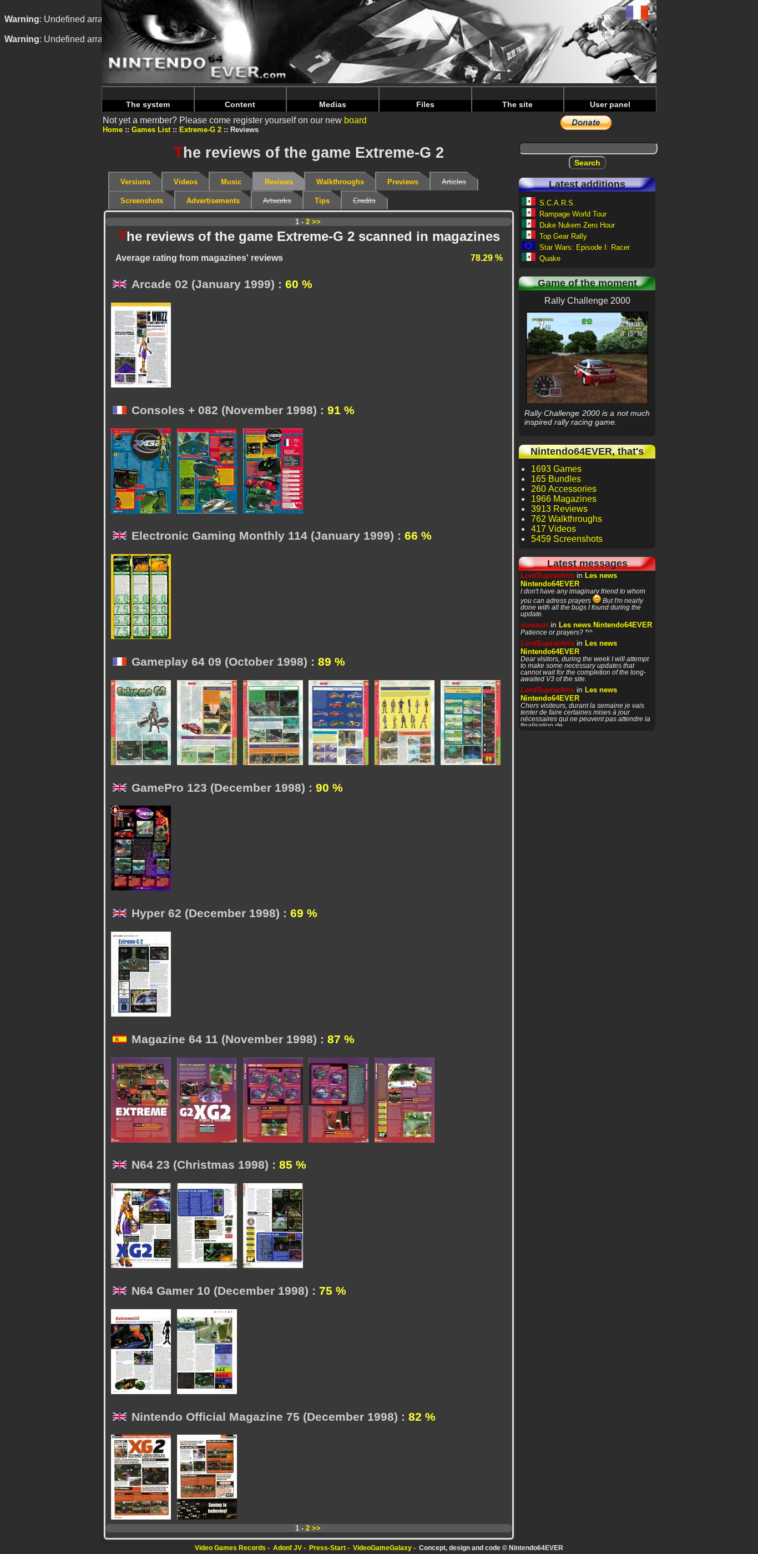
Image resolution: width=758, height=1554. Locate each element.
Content (240, 104)
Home (113, 129)
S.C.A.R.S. (557, 203)
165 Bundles (556, 479)
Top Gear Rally (563, 236)
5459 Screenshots (567, 539)
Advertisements (213, 201)
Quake (549, 258)
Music (231, 182)
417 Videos (553, 529)
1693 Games (556, 469)
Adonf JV (287, 1548)
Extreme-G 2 (200, 129)
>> (316, 222)
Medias (332, 104)
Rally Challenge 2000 (587, 357)
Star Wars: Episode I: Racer (584, 247)
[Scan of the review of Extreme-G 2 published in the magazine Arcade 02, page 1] (144, 346)
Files (425, 104)
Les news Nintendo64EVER (569, 579)
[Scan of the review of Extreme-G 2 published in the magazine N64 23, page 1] (144, 1226)
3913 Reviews (559, 509)
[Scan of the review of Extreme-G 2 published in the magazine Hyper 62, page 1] (144, 975)
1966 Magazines (564, 499)
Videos (186, 182)
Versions (135, 182)
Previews (402, 182)
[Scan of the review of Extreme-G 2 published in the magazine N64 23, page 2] (210, 1226)
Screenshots (141, 201)
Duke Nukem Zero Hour (577, 225)
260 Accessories (564, 489)
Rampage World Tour (573, 214)
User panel (610, 104)
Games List (151, 129)
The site (517, 104)
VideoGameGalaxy (382, 1548)
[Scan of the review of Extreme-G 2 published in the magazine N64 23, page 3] (276, 1226)
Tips (322, 201)
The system (148, 104)
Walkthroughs (340, 182)
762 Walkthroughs (566, 519)
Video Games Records (230, 1548)
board (355, 120)
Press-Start (327, 1548)
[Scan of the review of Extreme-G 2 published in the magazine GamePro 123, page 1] (144, 849)
